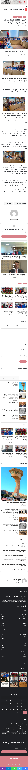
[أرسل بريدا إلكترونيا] (18, 25)
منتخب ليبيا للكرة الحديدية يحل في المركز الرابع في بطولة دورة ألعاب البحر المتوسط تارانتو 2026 (21, 312)
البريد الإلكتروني (23, 349)
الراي (25, 632)
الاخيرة (24, 623)
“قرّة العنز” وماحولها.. (13, 403)
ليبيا (25, 665)
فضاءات (24, 656)
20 (6, 706)
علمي (25, 649)
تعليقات (5, 378)
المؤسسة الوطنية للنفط (12, 723)
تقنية (25, 636)
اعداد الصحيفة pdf (22, 618)
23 (21, 709)
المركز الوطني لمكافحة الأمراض (12, 726)
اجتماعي (24, 616)
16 (21, 706)
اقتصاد (24, 621)
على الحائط (23, 651)
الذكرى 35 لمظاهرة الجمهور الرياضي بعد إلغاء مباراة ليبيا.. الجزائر (10, 410)
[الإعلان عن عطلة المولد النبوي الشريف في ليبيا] (5, 684)
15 (25, 706)
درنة (17, 731)
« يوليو (25, 715)
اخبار (16, 13)
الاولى (20, 16)
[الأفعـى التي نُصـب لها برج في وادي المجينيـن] (22, 387)
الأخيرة (14, 378)
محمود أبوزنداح (14, 733)
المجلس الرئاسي (23, 726)
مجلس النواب (8, 203)
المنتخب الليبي (18, 728)
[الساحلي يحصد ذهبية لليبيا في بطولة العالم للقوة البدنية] (7, 305)
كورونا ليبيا (24, 733)
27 (6, 709)
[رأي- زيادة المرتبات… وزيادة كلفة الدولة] (7, 448)
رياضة (25, 643)
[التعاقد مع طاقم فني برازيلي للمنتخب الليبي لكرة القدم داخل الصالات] (21, 290)
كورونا (24, 662)
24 (17, 709)
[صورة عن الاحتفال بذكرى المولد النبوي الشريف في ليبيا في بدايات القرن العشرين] (23, 684)
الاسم (25, 344)
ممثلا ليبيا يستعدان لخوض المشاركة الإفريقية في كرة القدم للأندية (7, 296)
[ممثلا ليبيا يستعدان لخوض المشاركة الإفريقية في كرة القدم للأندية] (7, 290)
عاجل (25, 645)
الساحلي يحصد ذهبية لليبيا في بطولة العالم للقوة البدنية (13, 9)
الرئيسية (24, 13)
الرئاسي (24, 723)
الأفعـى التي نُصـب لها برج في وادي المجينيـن (10, 383)
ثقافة (25, 638)
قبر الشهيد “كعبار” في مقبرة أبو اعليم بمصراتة (10, 416)
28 (3, 709)
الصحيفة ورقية (23, 634)
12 (10, 703)
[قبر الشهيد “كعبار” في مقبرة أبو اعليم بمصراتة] (22, 417)
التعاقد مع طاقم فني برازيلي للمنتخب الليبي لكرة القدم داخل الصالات (21, 296)
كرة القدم (13, 731)
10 (17, 703)
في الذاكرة (23, 658)
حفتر (21, 731)
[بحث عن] (26, 6)
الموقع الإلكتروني (23, 354)
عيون (25, 654)
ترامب (25, 731)
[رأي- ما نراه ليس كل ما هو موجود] (5, 679)
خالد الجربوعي (23, 640)
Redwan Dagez (17, 579)
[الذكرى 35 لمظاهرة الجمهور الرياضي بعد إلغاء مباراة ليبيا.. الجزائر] (22, 411)
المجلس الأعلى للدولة (20, 203)
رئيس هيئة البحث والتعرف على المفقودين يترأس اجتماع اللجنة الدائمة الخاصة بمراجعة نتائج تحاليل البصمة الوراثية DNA (10, 396)
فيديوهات (24, 660)
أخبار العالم (23, 614)
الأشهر (23, 378)
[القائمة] (2, 6)
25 (14, 709)
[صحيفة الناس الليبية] (14, 2)
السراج (20, 723)
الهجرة (12, 728)
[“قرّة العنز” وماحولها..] (22, 404)
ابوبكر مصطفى (22, 25)
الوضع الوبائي (6, 728)
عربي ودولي (23, 647)
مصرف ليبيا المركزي (6, 733)
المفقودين (24, 728)
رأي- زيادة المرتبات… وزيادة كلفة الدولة (7, 454)
